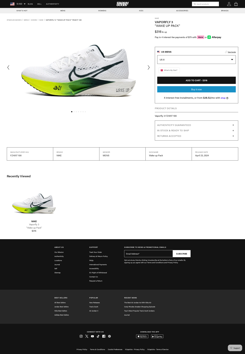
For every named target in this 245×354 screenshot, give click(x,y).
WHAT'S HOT (21, 10)
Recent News (130, 298)
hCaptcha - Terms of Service (157, 349)
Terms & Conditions (97, 349)
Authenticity (52, 4)
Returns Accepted (169, 136)
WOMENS (102, 10)
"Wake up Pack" (34, 227)
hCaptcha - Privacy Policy (135, 349)
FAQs (91, 260)
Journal (57, 264)
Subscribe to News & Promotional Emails (145, 247)
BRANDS (225, 10)
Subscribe (181, 253)
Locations (58, 260)
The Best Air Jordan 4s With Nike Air (137, 302)
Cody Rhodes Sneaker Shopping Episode (139, 306)
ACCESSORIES (182, 10)
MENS (62, 10)
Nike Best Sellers (60, 310)
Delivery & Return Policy (98, 256)
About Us (59, 247)
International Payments (98, 264)
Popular (93, 298)
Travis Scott (93, 306)
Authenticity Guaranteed (174, 125)
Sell (39, 4)
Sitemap (57, 272)
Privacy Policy (82, 349)
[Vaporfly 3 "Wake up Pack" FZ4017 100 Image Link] (34, 201)
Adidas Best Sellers (61, 315)
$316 (34, 230)
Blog (30, 4)
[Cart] (236, 4)
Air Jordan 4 (93, 310)
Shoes (34, 20)
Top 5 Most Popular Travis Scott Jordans (139, 310)
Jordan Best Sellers (61, 306)
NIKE (34, 221)
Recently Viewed (19, 176)
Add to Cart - (196, 80)
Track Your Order (95, 252)
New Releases (94, 302)
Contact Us (93, 276)
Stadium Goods (14, 20)
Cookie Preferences (115, 349)
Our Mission (59, 252)
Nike (41, 20)
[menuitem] (30, 4)
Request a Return (95, 280)
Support (93, 247)
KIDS (141, 10)
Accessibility (94, 268)
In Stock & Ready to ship (173, 130)
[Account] (229, 4)
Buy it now (196, 89)
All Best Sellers (60, 302)
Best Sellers (60, 298)
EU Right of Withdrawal (98, 272)
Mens (26, 20)
